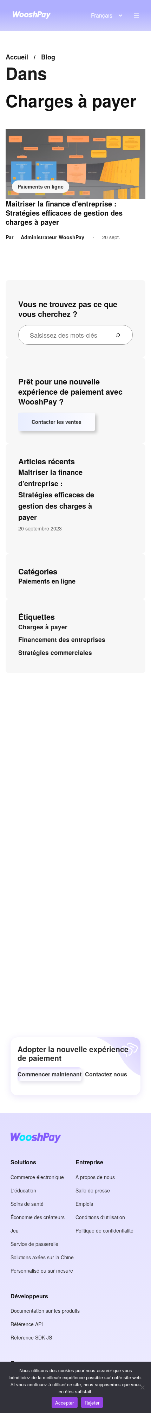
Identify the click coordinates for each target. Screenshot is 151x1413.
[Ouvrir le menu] (136, 15)
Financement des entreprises (61, 639)
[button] (49, 1074)
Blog (48, 57)
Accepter (64, 1402)
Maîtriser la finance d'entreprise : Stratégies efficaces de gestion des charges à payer (64, 213)
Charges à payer (42, 627)
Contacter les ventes (56, 421)
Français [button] (101, 15)
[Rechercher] (120, 334)
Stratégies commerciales (55, 652)
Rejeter (92, 1402)
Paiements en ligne (41, 186)
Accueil (17, 57)
